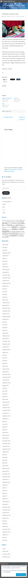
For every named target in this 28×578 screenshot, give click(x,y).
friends (9, 225)
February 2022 (5, 336)
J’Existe (4, 204)
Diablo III (9, 223)
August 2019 (5, 418)
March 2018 (5, 465)
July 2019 (4, 421)
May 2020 (4, 394)
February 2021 (5, 369)
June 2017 (4, 490)
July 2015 (4, 537)
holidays (23, 227)
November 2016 (6, 510)
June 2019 (4, 424)
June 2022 (4, 324)
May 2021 (4, 360)
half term (9, 227)
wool (18, 236)
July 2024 (4, 258)
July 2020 (4, 388)
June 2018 (4, 457)
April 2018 (4, 463)
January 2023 (5, 305)
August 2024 (5, 255)
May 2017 (4, 493)
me (10, 231)
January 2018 (5, 471)
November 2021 (6, 344)
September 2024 (6, 253)
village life (7, 236)
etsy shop (18, 223)
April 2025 (4, 250)
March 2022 (5, 333)
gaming (19, 225)
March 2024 (5, 266)
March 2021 (5, 366)
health (14, 227)
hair (6, 227)
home (4, 229)
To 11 (3, 210)
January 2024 (5, 272)
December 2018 (6, 441)
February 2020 (5, 402)
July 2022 (4, 322)
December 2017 (6, 474)
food (5, 225)
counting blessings (10, 222)
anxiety (3, 220)
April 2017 (4, 496)
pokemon (15, 233)
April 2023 (4, 297)
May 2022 (4, 327)
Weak (3, 212)
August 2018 (5, 452)
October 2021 (5, 347)
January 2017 (5, 504)
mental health (15, 231)
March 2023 (5, 300)
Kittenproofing (8, 117)
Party (3, 103)
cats (10, 220)
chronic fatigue (19, 220)
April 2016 (4, 523)
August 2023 (5, 286)
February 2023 (5, 302)
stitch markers (15, 234)
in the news (9, 229)
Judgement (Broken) (7, 98)
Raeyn (4, 16)
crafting (18, 222)
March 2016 (5, 526)
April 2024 (4, 264)
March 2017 (5, 498)
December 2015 (6, 529)
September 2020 (6, 382)
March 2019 (5, 432)
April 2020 (4, 396)
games (14, 225)
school (23, 233)
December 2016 (6, 507)
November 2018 (6, 443)
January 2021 (5, 371)
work (22, 236)
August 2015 (5, 534)
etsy (13, 223)
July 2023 (4, 289)
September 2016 (6, 515)
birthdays (7, 220)
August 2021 (5, 352)
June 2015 (4, 540)
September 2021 (6, 349)
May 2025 (4, 247)
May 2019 (4, 427)
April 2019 (4, 429)
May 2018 (4, 460)
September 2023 (6, 283)
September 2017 (6, 482)
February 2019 (5, 435)
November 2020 (6, 377)
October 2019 (5, 413)
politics (20, 233)
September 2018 (6, 449)
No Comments (20, 16)
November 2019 (6, 410)
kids (19, 229)
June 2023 (4, 291)
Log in (3, 548)
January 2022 (5, 338)
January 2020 (5, 405)
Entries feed (5, 551)
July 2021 (4, 355)
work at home (5, 237)
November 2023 (6, 278)
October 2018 (5, 446)
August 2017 (5, 485)
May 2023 (4, 294)
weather (14, 235)
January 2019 (5, 438)
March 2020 (5, 399)
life (7, 231)
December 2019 (6, 407)
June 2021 (4, 358)
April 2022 (4, 330)
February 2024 (5, 269)
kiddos (14, 229)
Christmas (13, 220)
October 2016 (5, 512)
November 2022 (6, 311)
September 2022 (6, 316)
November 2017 (6, 476)
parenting (9, 233)
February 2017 (5, 501)
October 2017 (5, 479)
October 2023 (5, 280)
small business (5, 234)
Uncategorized (7, 111)
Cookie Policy (7, 572)
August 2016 (5, 518)
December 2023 (6, 275)
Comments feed (6, 554)
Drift (3, 207)
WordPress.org (6, 557)
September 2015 (6, 532)
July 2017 (4, 487)
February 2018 (5, 468)
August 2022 (5, 319)
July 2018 (4, 454)
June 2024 (4, 261)
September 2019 (6, 416)
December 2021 (6, 341)
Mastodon (13, 564)
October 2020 (5, 380)
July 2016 (4, 521)
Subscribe (6, 193)
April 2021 (4, 363)
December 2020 (6, 374)
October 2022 (5, 313)
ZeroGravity (22, 564)
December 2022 (6, 308)
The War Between (6, 201)
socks (10, 234)
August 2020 (5, 385)
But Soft (16, 98)
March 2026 (5, 244)
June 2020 (4, 391)
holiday (18, 227)
